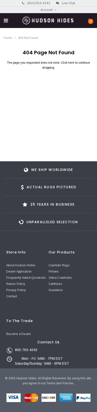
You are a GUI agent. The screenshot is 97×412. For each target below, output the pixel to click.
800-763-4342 (26, 350)
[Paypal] (83, 398)
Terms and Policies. (60, 383)
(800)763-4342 (38, 3)
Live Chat (68, 3)
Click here (68, 62)
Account (47, 10)
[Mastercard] (31, 398)
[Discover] (49, 398)
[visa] (13, 398)
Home (8, 38)
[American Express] (66, 398)
